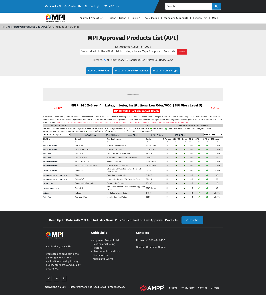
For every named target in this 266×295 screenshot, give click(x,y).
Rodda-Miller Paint (51, 188)
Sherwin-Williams (50, 161)
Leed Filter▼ (133, 135)
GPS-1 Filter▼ (157, 135)
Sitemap (215, 288)
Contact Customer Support (151, 247)
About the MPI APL (99, 70)
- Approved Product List (105, 240)
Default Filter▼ (91, 135)
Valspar (46, 193)
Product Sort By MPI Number (131, 70)
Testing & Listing (117, 18)
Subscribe (192, 220)
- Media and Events (102, 258)
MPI (4, 26)
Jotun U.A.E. (48, 183)
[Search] (216, 6)
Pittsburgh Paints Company (55, 175)
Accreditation (152, 18)
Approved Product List (91, 18)
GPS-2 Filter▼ (181, 135)
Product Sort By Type (165, 70)
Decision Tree (200, 18)
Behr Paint (47, 153)
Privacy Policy (188, 288)
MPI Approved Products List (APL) (27, 26)
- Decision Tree (100, 255)
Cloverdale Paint (50, 170)
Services (202, 288)
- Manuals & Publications (105, 251)
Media (215, 18)
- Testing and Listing (103, 244)
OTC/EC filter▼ (112, 135)
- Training (97, 247)
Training (135, 18)
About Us (172, 288)
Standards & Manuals (176, 18)
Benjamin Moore (50, 145)
